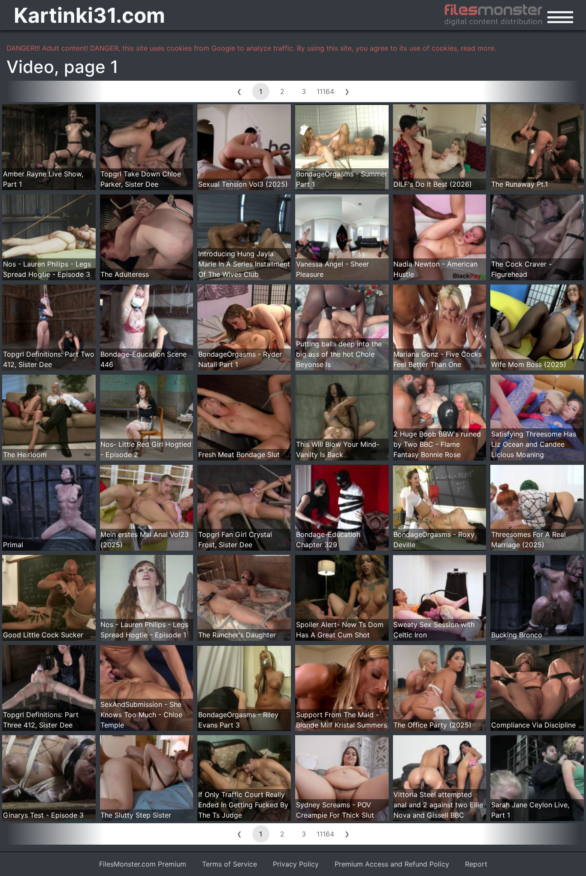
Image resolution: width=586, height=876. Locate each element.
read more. (478, 48)
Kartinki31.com (89, 15)
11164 (325, 91)
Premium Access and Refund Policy (392, 864)
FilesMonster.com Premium (142, 864)
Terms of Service (229, 864)
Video (30, 66)
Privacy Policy (296, 864)
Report (476, 864)
